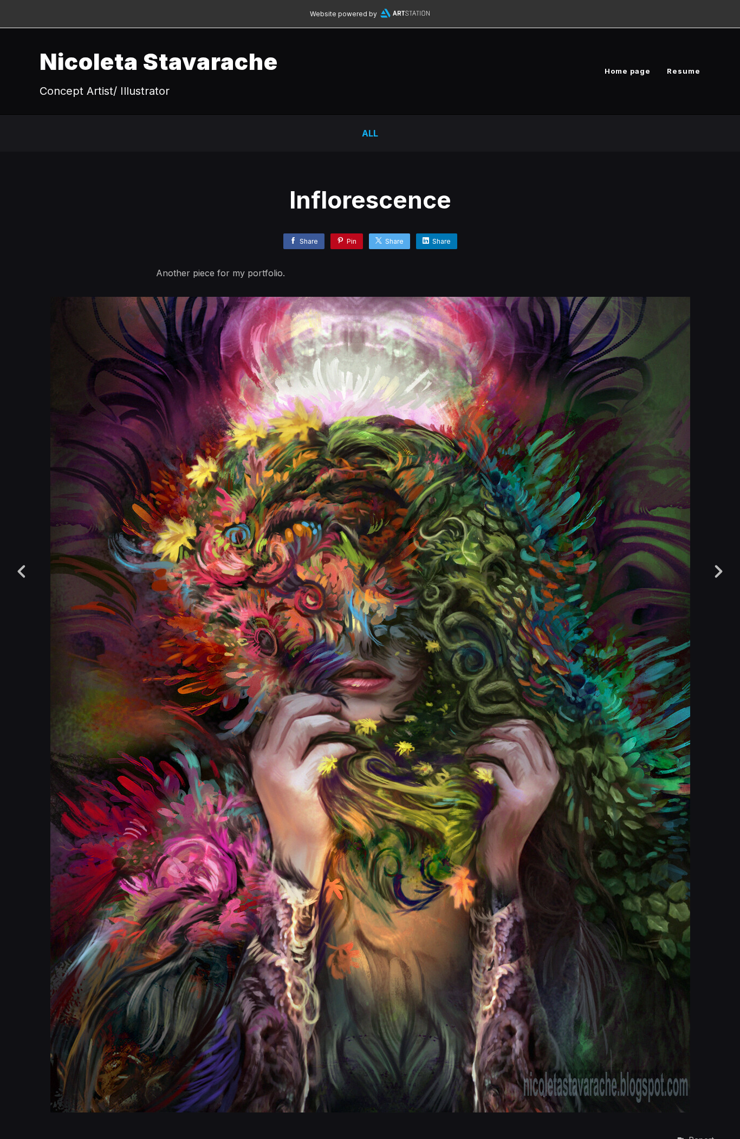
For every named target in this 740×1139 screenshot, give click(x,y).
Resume (683, 71)
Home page (628, 71)
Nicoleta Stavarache (159, 61)
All (370, 133)
